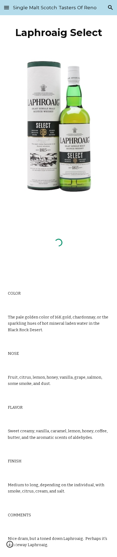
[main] (59, 32)
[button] (6, 7)
